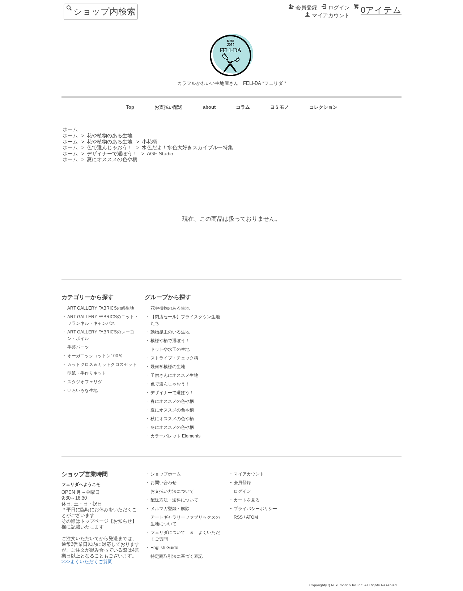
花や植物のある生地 (109, 135)
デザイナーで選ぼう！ (112, 153)
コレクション (323, 107)
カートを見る (247, 499)
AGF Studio (160, 153)
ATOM (252, 517)
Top (130, 107)
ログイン (339, 7)
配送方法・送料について (174, 499)
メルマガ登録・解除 (170, 508)
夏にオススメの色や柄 (112, 159)
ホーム (70, 129)
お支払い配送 (168, 107)
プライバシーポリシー (255, 508)
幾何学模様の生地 (167, 366)
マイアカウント (331, 15)
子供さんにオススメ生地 (174, 375)
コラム (243, 107)
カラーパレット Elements (175, 436)
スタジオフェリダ (84, 381)
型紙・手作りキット (86, 373)
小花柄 (149, 141)
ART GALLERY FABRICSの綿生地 (100, 308)
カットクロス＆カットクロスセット (102, 364)
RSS (238, 517)
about (209, 107)
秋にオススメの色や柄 (172, 418)
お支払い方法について (172, 491)
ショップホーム (165, 473)
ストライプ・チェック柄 (174, 358)
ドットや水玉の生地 (170, 349)
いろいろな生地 (82, 390)
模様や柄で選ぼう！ (170, 340)
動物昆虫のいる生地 (170, 332)
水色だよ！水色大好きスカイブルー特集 (187, 147)
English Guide (164, 547)
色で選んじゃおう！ (109, 147)
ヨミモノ (279, 107)
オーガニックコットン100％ (95, 355)
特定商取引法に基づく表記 (176, 556)
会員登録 (306, 7)
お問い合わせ (163, 482)
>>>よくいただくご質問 (86, 561)
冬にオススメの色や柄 (172, 427)
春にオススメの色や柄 (172, 401)
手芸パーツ (78, 347)
